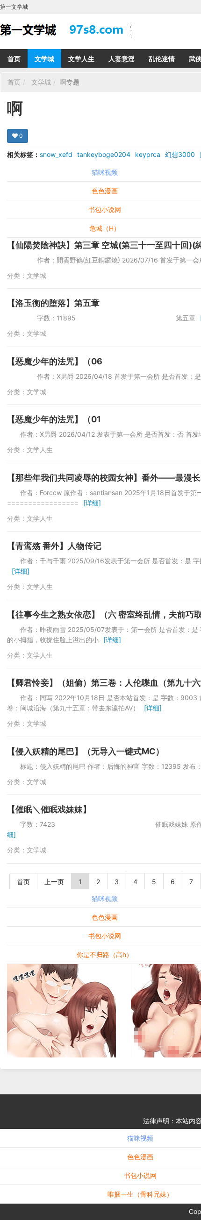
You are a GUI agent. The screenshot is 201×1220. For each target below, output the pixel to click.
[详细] (92, 503)
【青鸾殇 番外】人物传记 (54, 546)
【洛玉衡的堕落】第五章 (53, 303)
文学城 (44, 59)
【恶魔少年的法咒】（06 (54, 361)
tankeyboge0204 (103, 154)
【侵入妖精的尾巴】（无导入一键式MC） (85, 751)
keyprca (147, 154)
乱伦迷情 (162, 59)
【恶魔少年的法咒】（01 (54, 419)
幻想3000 (180, 154)
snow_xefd (56, 154)
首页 (14, 59)
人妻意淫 (121, 59)
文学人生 (81, 59)
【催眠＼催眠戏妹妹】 (49, 809)
